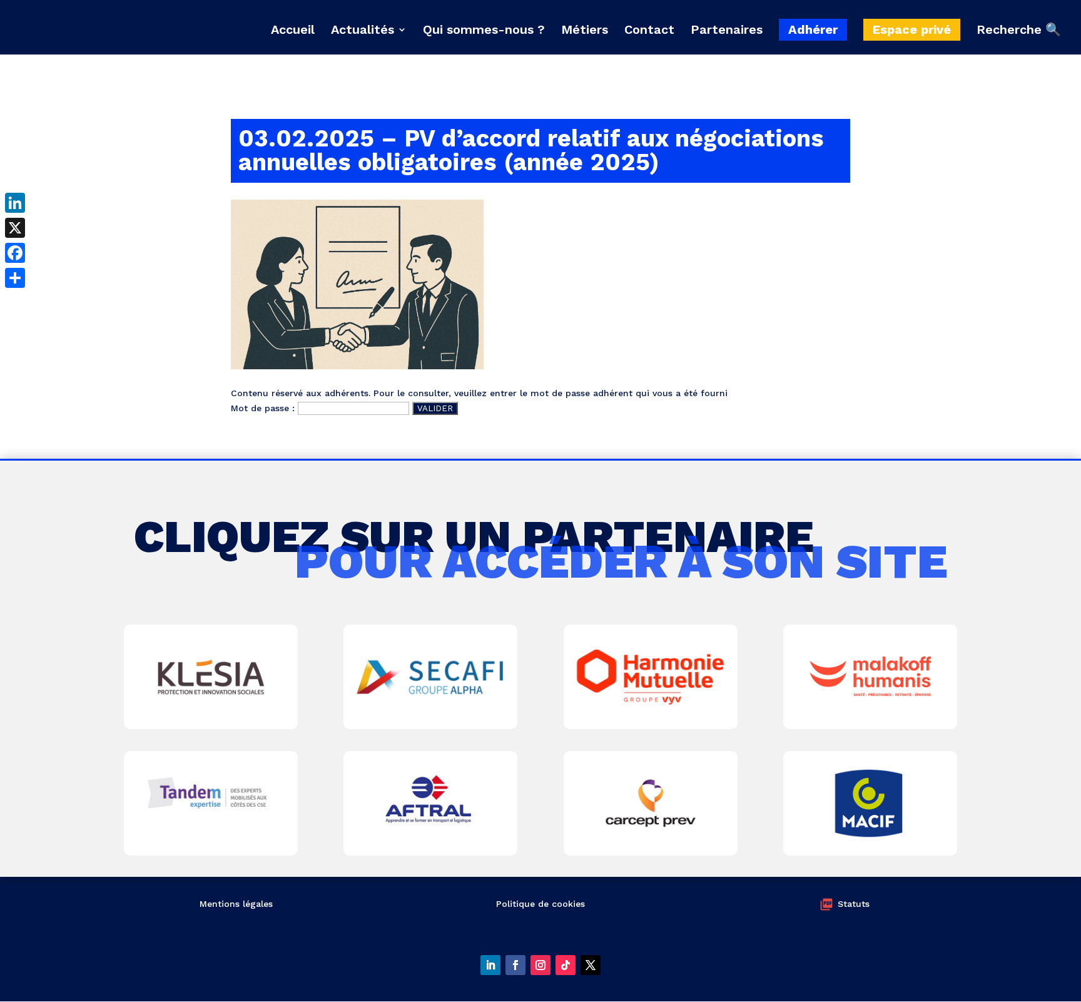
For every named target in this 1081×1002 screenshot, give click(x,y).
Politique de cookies (540, 904)
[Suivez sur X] (591, 965)
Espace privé (912, 29)
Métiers (584, 31)
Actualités (362, 31)
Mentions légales (236, 904)
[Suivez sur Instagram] (540, 965)
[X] (15, 227)
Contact (649, 31)
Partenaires (727, 31)
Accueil (293, 31)
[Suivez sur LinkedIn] (490, 965)
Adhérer (813, 29)
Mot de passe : (264, 408)
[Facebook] (15, 252)
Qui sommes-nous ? (484, 31)
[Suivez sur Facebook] (515, 965)
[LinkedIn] (15, 202)
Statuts (854, 904)
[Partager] (15, 277)
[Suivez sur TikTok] (566, 965)
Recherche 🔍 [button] (1019, 30)
